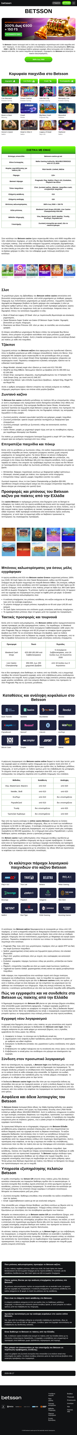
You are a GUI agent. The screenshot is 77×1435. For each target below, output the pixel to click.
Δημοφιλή (8, 81)
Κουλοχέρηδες (65, 81)
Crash (46, 81)
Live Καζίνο (27, 81)
